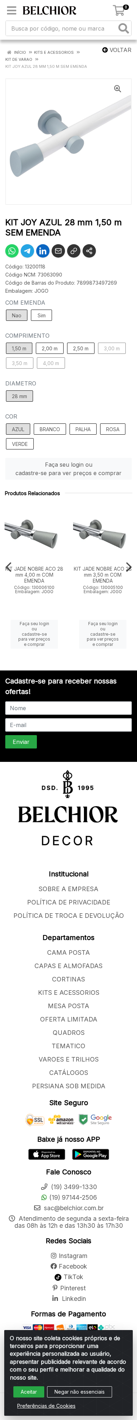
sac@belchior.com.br (73, 1208)
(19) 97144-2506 (73, 1197)
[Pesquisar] (123, 28)
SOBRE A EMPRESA (68, 889)
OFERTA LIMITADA (68, 1019)
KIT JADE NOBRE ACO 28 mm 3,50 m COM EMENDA (103, 575)
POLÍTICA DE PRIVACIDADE (68, 902)
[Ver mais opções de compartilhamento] (89, 251)
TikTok (72, 1276)
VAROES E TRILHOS (69, 1059)
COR (11, 416)
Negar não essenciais (79, 1392)
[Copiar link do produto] (73, 251)
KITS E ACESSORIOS (68, 992)
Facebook (73, 1266)
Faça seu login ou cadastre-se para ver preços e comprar (68, 468)
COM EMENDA (25, 302)
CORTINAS (68, 979)
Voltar (119, 49)
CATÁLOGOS (68, 1072)
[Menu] (11, 10)
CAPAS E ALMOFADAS (68, 966)
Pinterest (73, 1288)
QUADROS (69, 1032)
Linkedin (73, 1298)
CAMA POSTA (68, 952)
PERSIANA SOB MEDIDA (68, 1086)
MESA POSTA (68, 1006)
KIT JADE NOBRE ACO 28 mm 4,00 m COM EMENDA (34, 575)
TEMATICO (68, 1046)
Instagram (73, 1255)
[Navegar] (8, 567)
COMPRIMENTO (27, 335)
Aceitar (29, 1392)
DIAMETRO (20, 383)
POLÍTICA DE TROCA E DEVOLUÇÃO (68, 915)
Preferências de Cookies (46, 1406)
